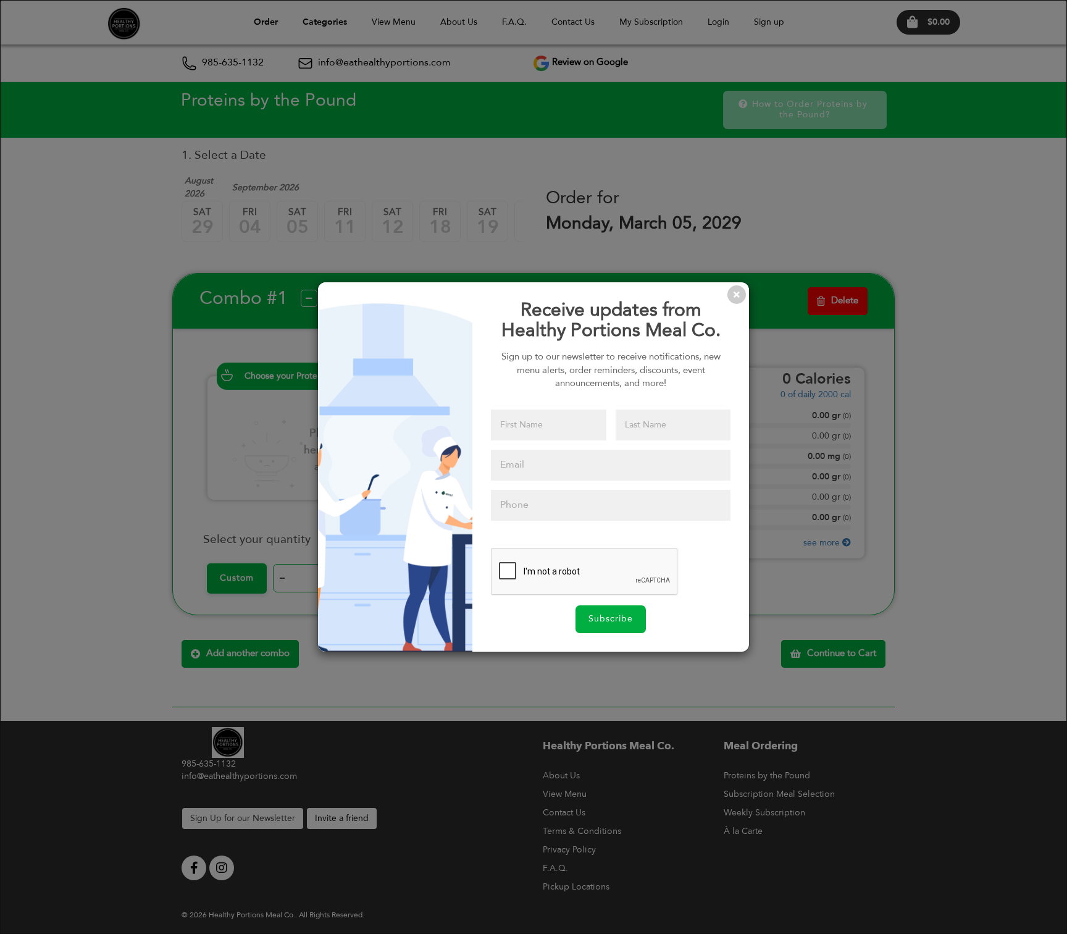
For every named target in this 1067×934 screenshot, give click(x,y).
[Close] (736, 294)
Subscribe (610, 619)
